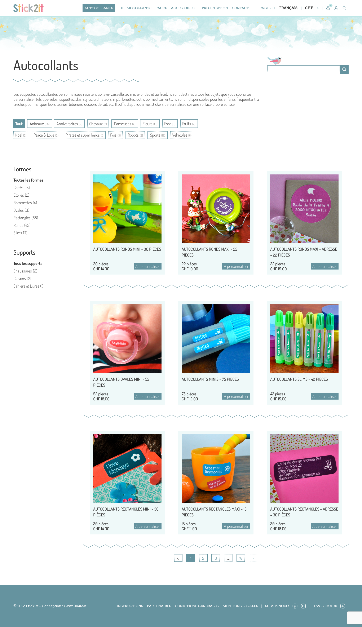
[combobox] (303, 70)
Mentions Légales (240, 606)
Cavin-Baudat (75, 606)
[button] (336, 8)
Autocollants (98, 8)
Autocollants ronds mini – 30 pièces (127, 249)
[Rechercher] (344, 69)
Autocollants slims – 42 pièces (299, 379)
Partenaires (159, 606)
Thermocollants (134, 8)
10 (242, 558)
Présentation (215, 8)
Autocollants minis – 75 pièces (210, 379)
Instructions (130, 606)
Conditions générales (196, 606)
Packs (161, 8)
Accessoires (182, 8)
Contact (240, 8)
